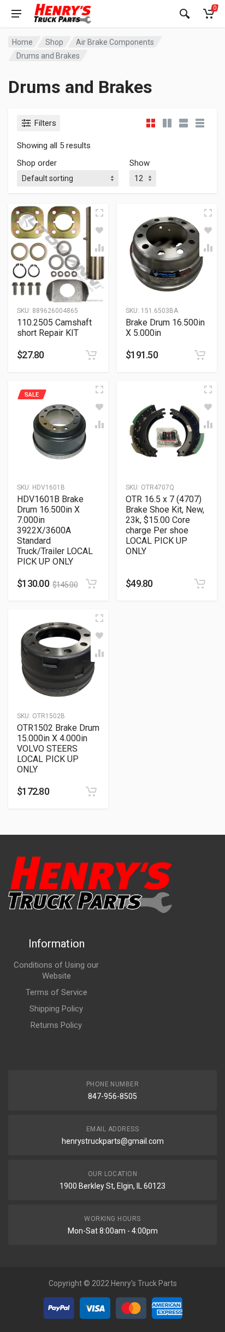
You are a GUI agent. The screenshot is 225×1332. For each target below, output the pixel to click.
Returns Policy (56, 1025)
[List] (183, 123)
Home (22, 42)
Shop (54, 42)
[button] (91, 355)
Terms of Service (56, 992)
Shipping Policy (56, 1009)
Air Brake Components (115, 42)
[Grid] (151, 123)
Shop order (37, 163)
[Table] (200, 123)
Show (139, 163)
